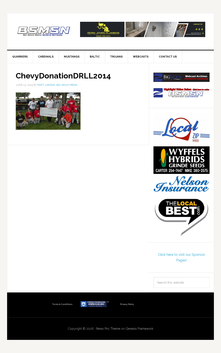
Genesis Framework (139, 328)
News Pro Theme (108, 328)
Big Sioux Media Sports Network (44, 31)
